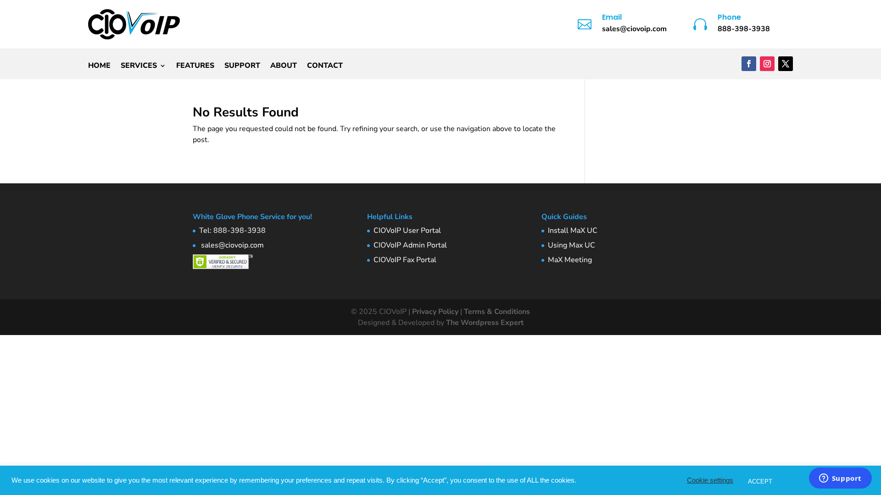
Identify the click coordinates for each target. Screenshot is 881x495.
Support (242, 66)
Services (139, 66)
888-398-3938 (744, 29)
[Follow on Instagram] (767, 63)
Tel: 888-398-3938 (232, 231)
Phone (729, 17)
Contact (325, 66)
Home (99, 66)
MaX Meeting (570, 260)
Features (195, 66)
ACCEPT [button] (760, 481)
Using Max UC (571, 245)
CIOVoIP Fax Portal (405, 260)
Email (612, 17)
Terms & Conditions (497, 312)
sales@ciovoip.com (231, 245)
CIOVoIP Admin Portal (410, 245)
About (283, 66)
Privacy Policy (435, 312)
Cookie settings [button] (710, 480)
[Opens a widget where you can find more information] (840, 479)
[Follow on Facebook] (749, 63)
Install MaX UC (572, 231)
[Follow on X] (785, 63)
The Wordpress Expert (485, 323)
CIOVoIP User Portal (407, 231)
